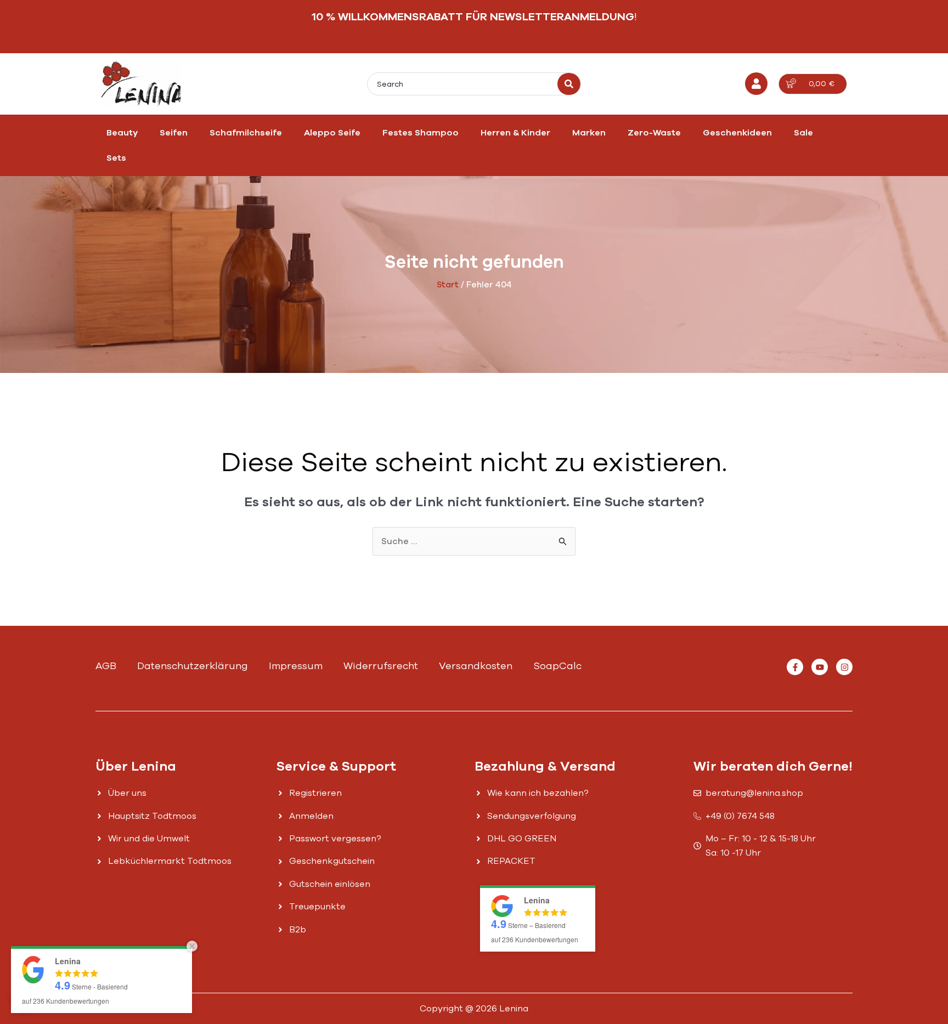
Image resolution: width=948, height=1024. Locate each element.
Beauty (122, 133)
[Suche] (568, 84)
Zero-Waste (654, 133)
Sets (116, 158)
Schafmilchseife (246, 133)
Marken (589, 133)
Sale (803, 133)
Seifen (174, 133)
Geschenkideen (737, 133)
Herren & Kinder (515, 133)
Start (448, 284)
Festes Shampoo (420, 133)
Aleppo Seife (332, 133)
